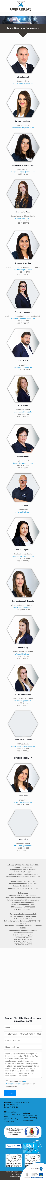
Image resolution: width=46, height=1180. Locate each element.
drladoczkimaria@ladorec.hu (23, 128)
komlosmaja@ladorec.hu (23, 412)
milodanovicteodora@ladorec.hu (23, 318)
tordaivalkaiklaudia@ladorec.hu (23, 746)
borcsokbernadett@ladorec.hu (23, 172)
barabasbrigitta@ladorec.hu (23, 607)
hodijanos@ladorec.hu (23, 512)
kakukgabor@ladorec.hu (23, 367)
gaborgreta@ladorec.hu (23, 218)
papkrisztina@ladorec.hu (23, 270)
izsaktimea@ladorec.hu (23, 802)
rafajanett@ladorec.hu (23, 654)
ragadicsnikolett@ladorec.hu (23, 556)
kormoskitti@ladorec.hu (23, 701)
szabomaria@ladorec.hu (23, 846)
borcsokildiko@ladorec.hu (23, 463)
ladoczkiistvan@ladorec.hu (23, 83)
